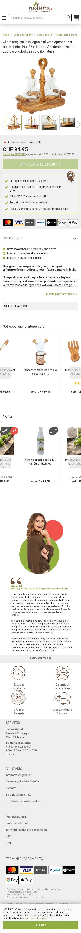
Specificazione (16, 306)
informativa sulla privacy (35, 918)
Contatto (11, 788)
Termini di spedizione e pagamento (26, 829)
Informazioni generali (18, 775)
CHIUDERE (40, 925)
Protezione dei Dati (17, 823)
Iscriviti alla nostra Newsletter (23, 801)
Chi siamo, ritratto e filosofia (22, 781)
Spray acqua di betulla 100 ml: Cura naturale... (40, 461)
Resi (8, 842)
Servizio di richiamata (18, 794)
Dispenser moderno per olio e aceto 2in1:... (40, 371)
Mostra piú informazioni (60, 293)
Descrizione (13, 238)
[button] (78, 124)
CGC (8, 836)
